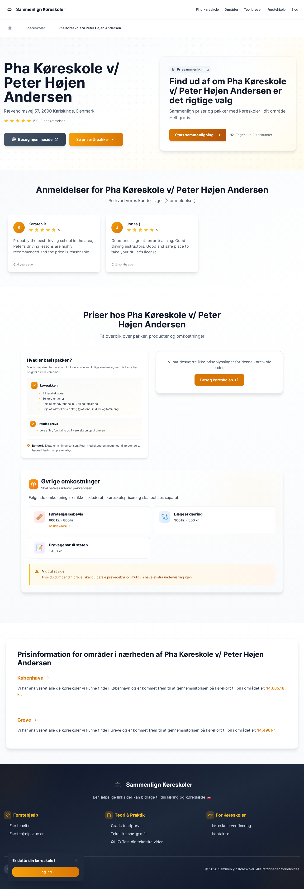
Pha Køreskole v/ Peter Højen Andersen (89, 28)
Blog (294, 9)
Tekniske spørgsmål (129, 833)
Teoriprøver (253, 9)
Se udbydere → (59, 526)
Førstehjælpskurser (27, 833)
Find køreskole (207, 9)
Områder (231, 9)
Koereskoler (35, 28)
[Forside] (10, 28)
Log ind (46, 872)
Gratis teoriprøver (127, 825)
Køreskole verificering (231, 825)
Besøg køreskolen (216, 380)
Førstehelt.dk (21, 825)
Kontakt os (221, 833)
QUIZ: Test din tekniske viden (137, 841)
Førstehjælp (276, 9)
